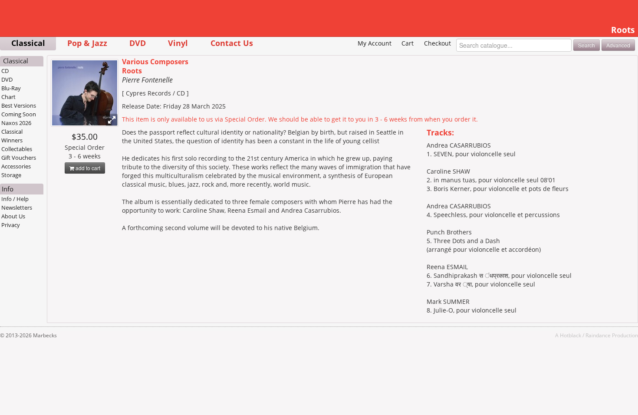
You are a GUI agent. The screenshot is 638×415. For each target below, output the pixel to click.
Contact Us (231, 42)
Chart (8, 97)
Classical (28, 42)
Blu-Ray (11, 88)
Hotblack (570, 335)
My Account (374, 43)
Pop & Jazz (87, 42)
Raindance (598, 335)
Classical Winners (12, 136)
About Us (13, 216)
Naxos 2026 (16, 123)
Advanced (618, 45)
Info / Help (15, 199)
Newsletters (16, 207)
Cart (407, 43)
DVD (137, 42)
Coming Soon (18, 114)
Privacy (10, 225)
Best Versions (18, 105)
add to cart (87, 167)
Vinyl (178, 42)
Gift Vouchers (18, 157)
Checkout (437, 43)
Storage (11, 175)
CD (5, 71)
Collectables (16, 149)
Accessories (16, 166)
